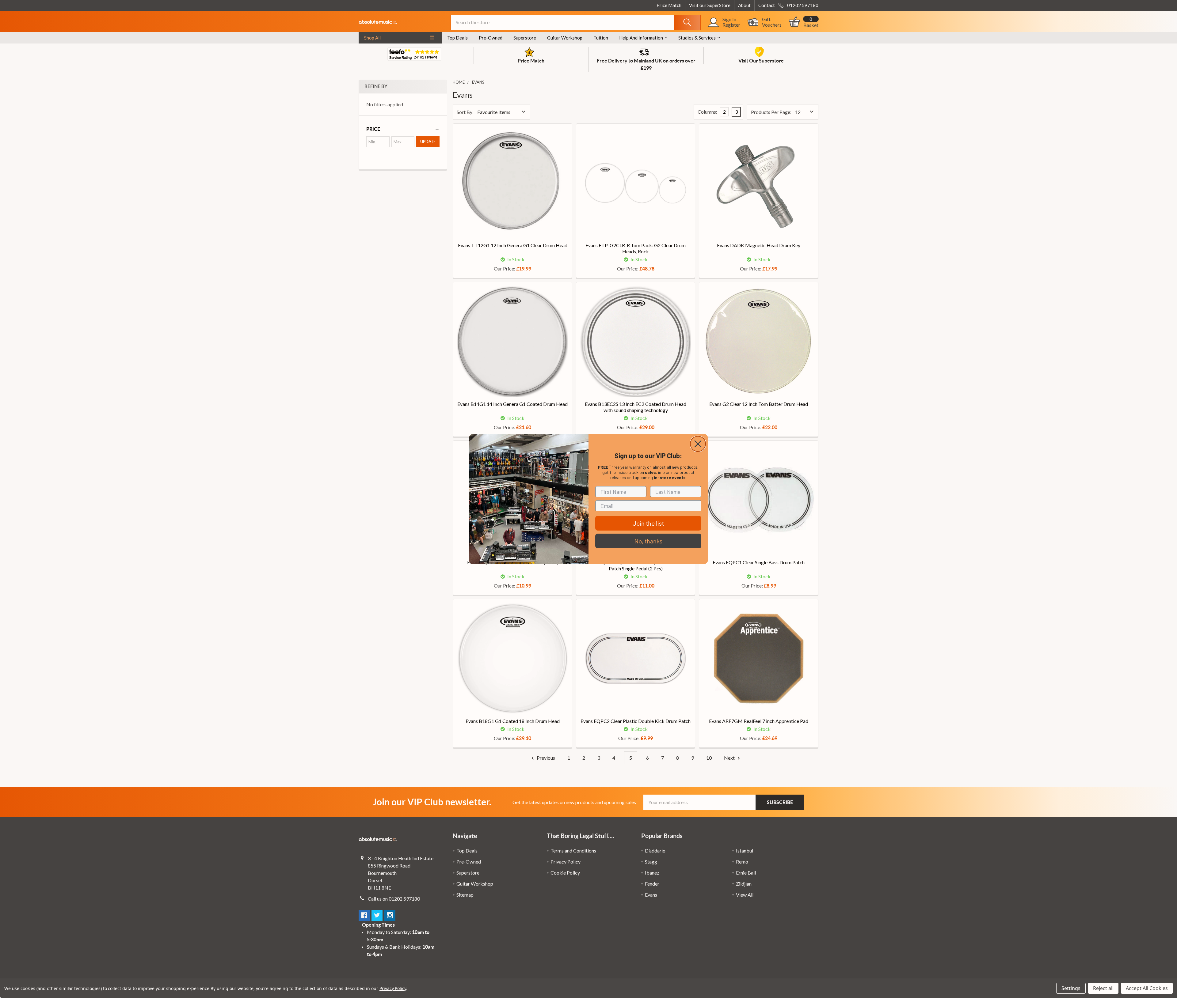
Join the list (648, 523)
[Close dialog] (698, 444)
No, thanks (648, 541)
